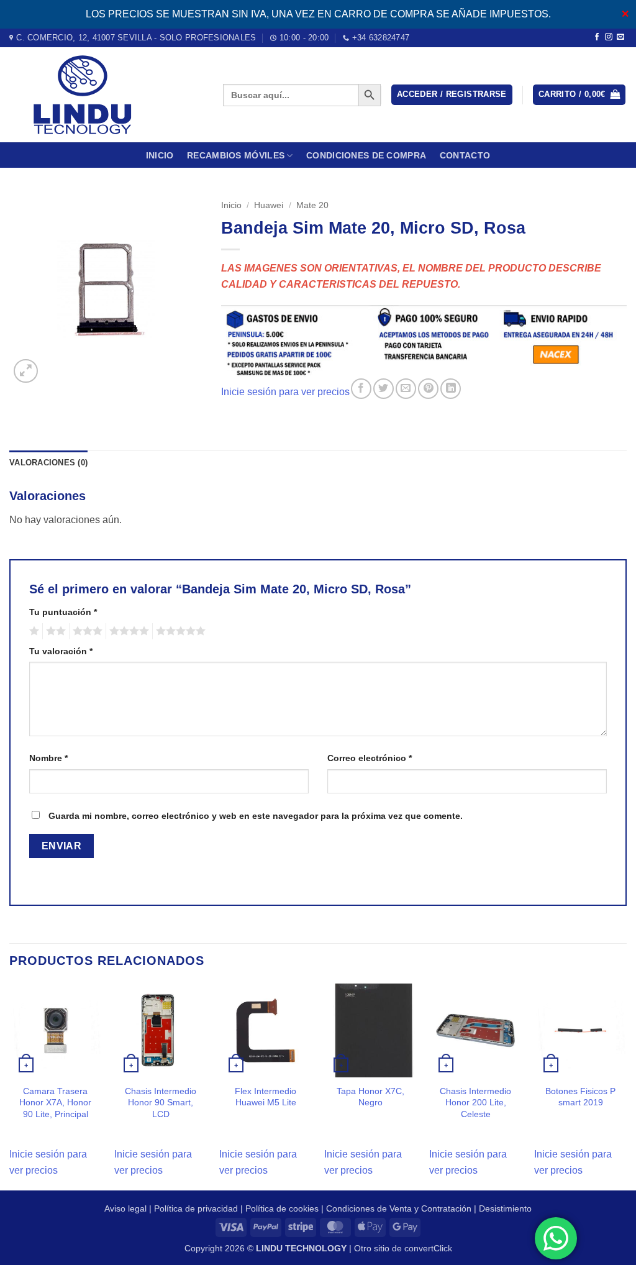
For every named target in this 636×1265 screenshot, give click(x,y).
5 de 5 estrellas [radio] (179, 631)
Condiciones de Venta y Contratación (398, 1208)
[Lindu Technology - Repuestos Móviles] (106, 94)
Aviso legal (125, 1208)
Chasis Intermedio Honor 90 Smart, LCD (160, 1102)
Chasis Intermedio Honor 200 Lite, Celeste (475, 1102)
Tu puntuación (63, 612)
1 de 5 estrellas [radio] (32, 631)
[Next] (626, 1085)
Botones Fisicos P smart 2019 (580, 1097)
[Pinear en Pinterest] (428, 388)
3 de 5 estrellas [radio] (85, 631)
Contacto (465, 155)
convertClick (428, 1248)
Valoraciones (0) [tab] (48, 462)
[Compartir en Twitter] (383, 388)
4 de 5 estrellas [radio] (127, 631)
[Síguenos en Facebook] (597, 37)
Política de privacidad (196, 1208)
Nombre (48, 758)
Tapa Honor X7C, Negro (370, 1097)
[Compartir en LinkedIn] (450, 388)
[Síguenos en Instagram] (608, 37)
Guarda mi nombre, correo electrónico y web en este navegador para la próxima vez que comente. (255, 816)
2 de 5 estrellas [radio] (54, 631)
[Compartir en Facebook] (361, 388)
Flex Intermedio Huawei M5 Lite (265, 1097)
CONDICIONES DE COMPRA (366, 155)
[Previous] (10, 1085)
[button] (451, 94)
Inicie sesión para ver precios (285, 392)
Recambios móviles (235, 155)
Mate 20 (312, 205)
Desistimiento (505, 1208)
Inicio (160, 155)
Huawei (268, 205)
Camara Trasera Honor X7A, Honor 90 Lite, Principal (55, 1102)
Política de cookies (282, 1208)
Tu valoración (61, 651)
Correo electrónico (369, 758)
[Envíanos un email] (620, 37)
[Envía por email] (406, 388)
